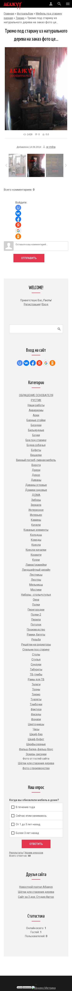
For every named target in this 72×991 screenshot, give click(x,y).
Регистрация (32, 304)
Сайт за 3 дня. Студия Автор (36, 896)
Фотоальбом (25, 13)
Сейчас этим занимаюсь (31, 815)
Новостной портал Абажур (36, 886)
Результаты (16, 852)
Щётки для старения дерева (36, 891)
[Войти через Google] (18, 231)
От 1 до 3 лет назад (28, 824)
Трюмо (20, 18)
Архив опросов (34, 852)
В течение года (25, 807)
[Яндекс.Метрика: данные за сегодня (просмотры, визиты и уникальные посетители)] (44, 988)
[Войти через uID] (18, 208)
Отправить (29, 258)
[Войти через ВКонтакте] (18, 213)
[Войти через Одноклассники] (18, 236)
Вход (45, 304)
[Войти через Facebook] (18, 219)
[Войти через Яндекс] (18, 225)
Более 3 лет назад (27, 833)
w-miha (50, 146)
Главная (9, 13)
